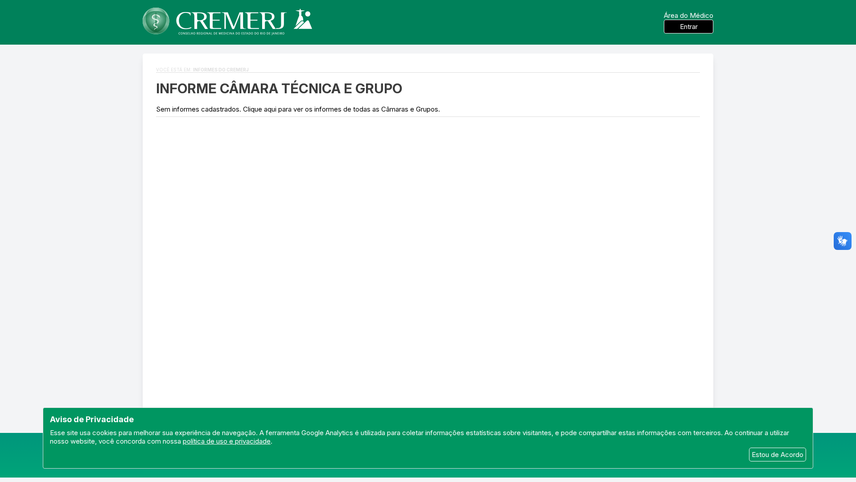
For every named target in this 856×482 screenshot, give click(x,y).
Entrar (689, 26)
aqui (270, 109)
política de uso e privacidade (227, 441)
